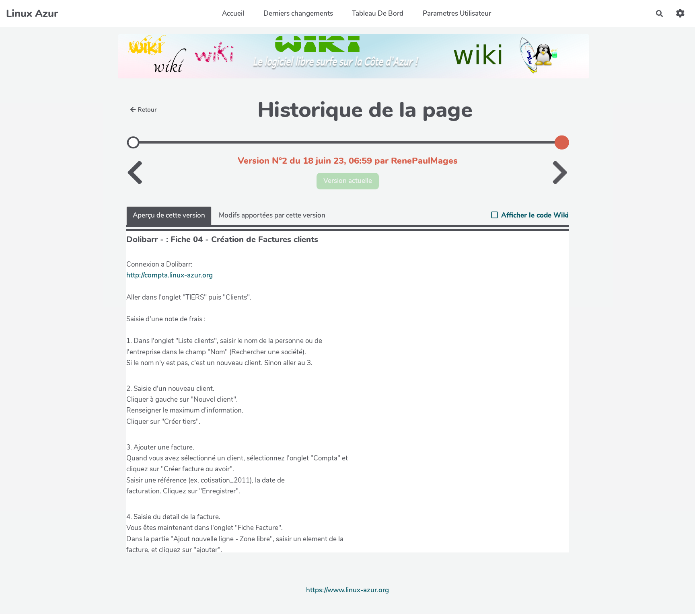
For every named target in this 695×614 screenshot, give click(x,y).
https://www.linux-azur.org (347, 590)
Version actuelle (347, 180)
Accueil (233, 13)
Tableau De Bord (377, 13)
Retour (147, 110)
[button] (680, 13)
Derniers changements (298, 13)
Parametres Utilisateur (457, 13)
